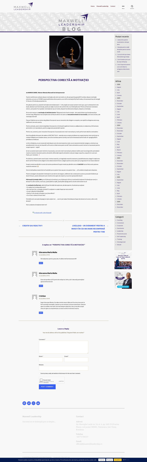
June (118, 114)
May (118, 144)
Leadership (120, 231)
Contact (112, 6)
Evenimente (120, 228)
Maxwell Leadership (102, 6)
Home (92, 6)
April (118, 92)
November (120, 101)
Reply (40, 263)
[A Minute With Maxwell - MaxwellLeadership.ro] (123, 280)
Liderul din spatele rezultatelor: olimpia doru (123, 42)
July (118, 90)
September (120, 106)
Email (66, 356)
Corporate (120, 225)
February (119, 120)
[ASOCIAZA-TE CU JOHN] (123, 260)
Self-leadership (121, 236)
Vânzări (119, 244)
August (119, 87)
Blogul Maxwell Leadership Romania (39, 457)
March (119, 150)
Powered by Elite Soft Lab (62, 457)
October (119, 103)
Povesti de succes (122, 234)
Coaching (119, 220)
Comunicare (120, 223)
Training (119, 239)
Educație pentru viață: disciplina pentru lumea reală (123, 49)
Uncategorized (121, 242)
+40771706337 (82, 437)
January (119, 95)
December (120, 128)
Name (41, 356)
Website (41, 365)
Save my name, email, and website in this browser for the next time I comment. (60, 373)
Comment (42, 339)
